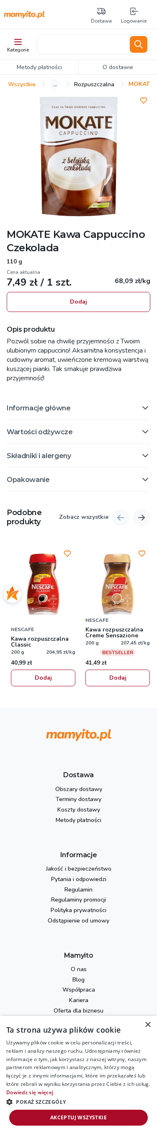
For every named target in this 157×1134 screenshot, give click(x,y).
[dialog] (78, 1075)
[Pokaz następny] (141, 517)
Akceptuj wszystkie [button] (78, 1117)
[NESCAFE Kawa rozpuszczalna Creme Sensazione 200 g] (117, 584)
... (55, 84)
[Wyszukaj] (138, 44)
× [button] (147, 1025)
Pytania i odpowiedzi (78, 879)
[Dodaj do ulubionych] (143, 100)
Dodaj (78, 302)
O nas (79, 969)
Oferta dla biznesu (78, 1011)
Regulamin (78, 890)
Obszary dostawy (78, 789)
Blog (78, 980)
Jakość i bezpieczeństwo (78, 869)
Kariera (78, 1000)
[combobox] (81, 44)
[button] (78, 408)
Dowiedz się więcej (29, 1092)
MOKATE (28, 234)
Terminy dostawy (78, 799)
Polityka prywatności (78, 910)
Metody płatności (78, 820)
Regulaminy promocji (78, 900)
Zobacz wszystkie (83, 517)
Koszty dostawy (78, 810)
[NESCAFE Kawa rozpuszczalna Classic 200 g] (43, 584)
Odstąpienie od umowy (78, 921)
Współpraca (78, 990)
